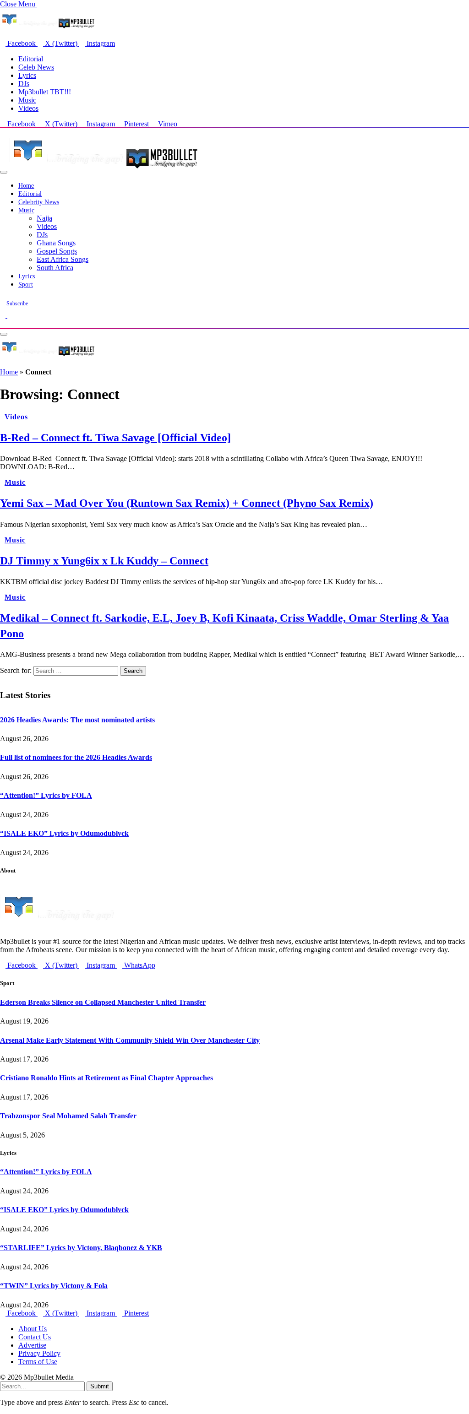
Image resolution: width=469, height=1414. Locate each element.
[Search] (2, 323)
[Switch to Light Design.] (10, 315)
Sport (25, 284)
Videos (28, 108)
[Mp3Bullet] (103, 169)
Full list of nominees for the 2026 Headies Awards (76, 757)
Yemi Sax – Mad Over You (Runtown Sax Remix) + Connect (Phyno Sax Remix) (186, 503)
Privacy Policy (39, 1353)
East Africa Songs (62, 259)
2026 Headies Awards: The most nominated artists (77, 720)
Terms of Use (37, 1361)
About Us (32, 1329)
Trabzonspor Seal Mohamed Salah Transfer (68, 1116)
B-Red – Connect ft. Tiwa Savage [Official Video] (115, 438)
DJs (23, 83)
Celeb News (36, 67)
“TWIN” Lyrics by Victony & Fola (54, 1285)
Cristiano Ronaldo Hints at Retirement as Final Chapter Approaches (106, 1078)
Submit (99, 1386)
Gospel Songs (57, 251)
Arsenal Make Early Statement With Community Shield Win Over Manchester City (130, 1040)
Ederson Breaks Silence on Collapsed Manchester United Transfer (103, 1002)
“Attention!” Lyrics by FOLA (46, 795)
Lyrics (27, 75)
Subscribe (17, 303)
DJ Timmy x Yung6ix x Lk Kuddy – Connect (104, 561)
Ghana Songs (56, 243)
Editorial (30, 59)
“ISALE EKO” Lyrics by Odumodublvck (64, 833)
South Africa (55, 267)
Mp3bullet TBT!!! (44, 92)
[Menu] (3, 172)
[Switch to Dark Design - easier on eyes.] (3, 315)
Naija (44, 218)
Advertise (32, 1345)
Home (26, 185)
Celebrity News (38, 202)
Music (27, 100)
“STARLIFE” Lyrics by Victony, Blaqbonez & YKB (81, 1247)
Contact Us (34, 1337)
